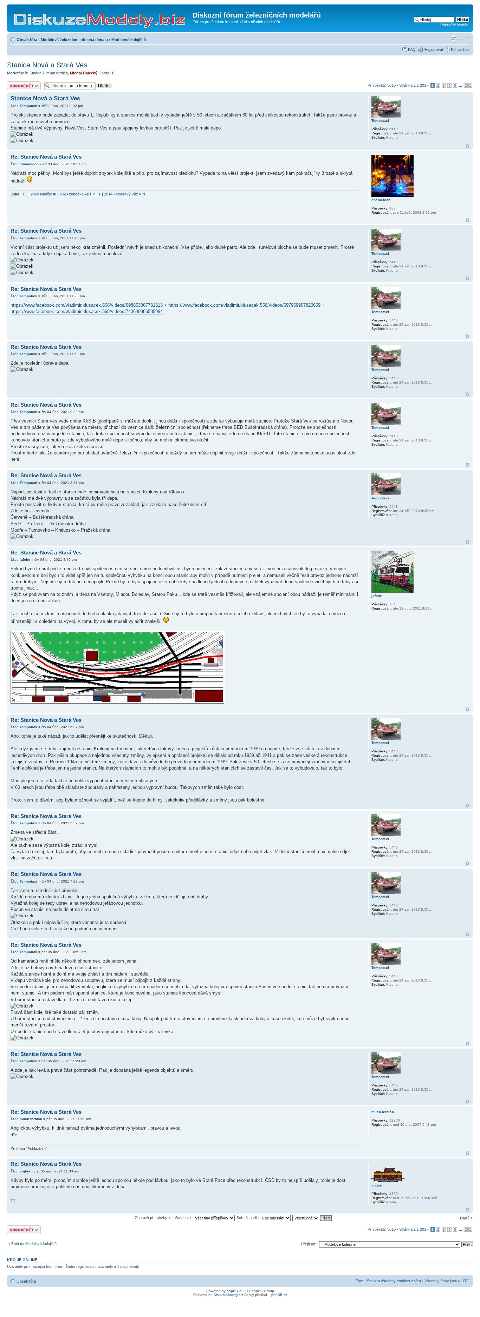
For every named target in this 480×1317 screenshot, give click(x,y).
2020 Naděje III (43, 194)
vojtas (25, 1171)
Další (464, 1218)
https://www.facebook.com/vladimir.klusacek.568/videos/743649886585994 (87, 311)
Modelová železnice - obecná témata (74, 40)
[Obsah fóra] (101, 17)
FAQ (412, 49)
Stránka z (412, 85)
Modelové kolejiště (128, 40)
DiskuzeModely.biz (228, 1295)
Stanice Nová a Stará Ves (47, 65)
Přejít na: (308, 1244)
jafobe (25, 559)
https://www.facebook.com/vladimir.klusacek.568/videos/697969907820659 (244, 305)
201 (468, 85)
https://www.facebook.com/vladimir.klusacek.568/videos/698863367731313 (87, 305)
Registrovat (433, 49)
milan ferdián (57, 73)
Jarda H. (106, 73)
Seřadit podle (248, 1218)
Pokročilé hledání (454, 25)
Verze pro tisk (454, 38)
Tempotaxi (28, 106)
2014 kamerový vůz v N (124, 194)
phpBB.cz (279, 1295)
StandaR (37, 73)
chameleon (29, 164)
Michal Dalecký (83, 73)
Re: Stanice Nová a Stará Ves (46, 157)
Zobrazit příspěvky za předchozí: (164, 1218)
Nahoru (467, 146)
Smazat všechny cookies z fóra (394, 1281)
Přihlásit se (460, 49)
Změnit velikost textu (464, 38)
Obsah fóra (27, 40)
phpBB (232, 1291)
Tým (359, 1281)
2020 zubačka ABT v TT (80, 194)
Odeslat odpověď (22, 83)
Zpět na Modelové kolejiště (34, 1244)
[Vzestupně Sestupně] (312, 1218)
